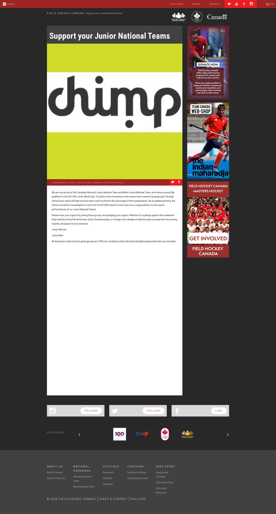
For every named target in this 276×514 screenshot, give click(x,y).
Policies (138, 499)
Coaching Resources (137, 478)
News (196, 4)
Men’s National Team (83, 486)
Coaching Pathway (136, 472)
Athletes (176, 4)
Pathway (107, 478)
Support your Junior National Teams (109, 36)
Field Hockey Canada (65, 13)
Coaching (135, 466)
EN (267, 4)
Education (108, 484)
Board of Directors (56, 478)
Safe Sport (165, 466)
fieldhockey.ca (114, 183)
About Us (55, 466)
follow (91, 410)
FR (272, 4)
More (10, 4)
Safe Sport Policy (164, 482)
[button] (79, 435)
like (218, 410)
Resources (108, 472)
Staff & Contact (55, 472)
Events (215, 4)
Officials (111, 466)
